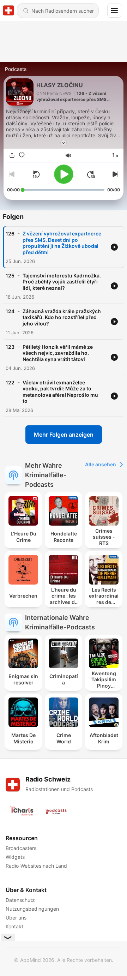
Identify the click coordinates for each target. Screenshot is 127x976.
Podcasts (15, 69)
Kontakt (14, 926)
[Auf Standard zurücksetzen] (36, 174)
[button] (68, 155)
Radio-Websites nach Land (36, 866)
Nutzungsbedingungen (32, 909)
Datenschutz (20, 900)
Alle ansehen (100, 464)
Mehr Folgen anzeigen (63, 434)
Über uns (16, 918)
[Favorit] (22, 155)
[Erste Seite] (91, 174)
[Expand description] (63, 143)
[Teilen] (12, 155)
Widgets (15, 857)
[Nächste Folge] (114, 174)
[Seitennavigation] (114, 11)
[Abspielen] (63, 174)
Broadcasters (21, 848)
